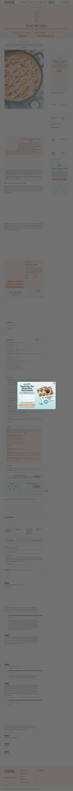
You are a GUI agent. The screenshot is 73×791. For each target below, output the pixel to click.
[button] (27, 402)
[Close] (54, 383)
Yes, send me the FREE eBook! (26, 402)
